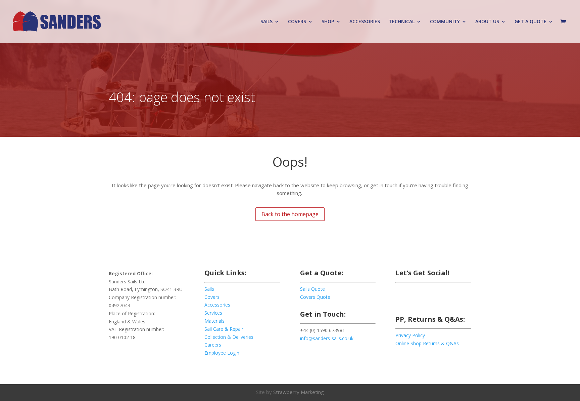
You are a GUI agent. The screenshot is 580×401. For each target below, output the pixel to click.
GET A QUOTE (530, 22)
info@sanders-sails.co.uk (326, 338)
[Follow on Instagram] (427, 297)
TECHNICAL (402, 22)
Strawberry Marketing (298, 392)
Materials (214, 321)
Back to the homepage (290, 214)
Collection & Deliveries (228, 337)
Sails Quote (312, 289)
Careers (212, 345)
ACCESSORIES (364, 22)
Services (213, 313)
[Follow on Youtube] (454, 297)
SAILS (266, 22)
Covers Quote (315, 297)
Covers (212, 297)
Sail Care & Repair (223, 329)
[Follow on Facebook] (400, 297)
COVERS (297, 22)
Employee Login (221, 353)
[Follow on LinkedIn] (441, 297)
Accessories (217, 305)
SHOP (328, 22)
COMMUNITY (445, 22)
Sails (209, 289)
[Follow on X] (414, 297)
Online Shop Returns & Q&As (427, 343)
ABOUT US (487, 22)
